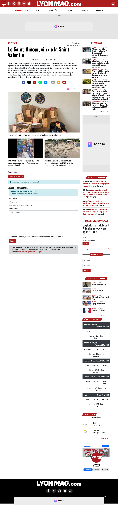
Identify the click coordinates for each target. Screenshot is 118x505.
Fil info (38, 10)
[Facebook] (8, 3)
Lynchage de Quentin (99, 310)
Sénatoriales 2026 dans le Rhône (100, 298)
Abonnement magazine (21, 10)
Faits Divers (84, 10)
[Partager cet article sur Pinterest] (34, 82)
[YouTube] (23, 3)
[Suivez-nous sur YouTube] (64, 492)
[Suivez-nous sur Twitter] (53, 492)
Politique (70, 10)
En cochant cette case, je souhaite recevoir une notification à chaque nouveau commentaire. (37, 236)
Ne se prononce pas (89, 240)
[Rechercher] (112, 4)
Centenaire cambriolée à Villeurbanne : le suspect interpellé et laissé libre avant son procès (96, 203)
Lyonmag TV (99, 10)
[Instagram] (18, 3)
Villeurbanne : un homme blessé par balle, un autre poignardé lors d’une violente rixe (100, 64)
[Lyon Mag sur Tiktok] (70, 492)
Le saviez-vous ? (96, 101)
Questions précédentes (88, 249)
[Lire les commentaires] (64, 82)
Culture (12, 43)
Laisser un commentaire (16, 176)
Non (85, 237)
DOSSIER (94, 282)
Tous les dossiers (103, 315)
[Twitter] (13, 3)
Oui (85, 234)
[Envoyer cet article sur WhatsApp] (40, 82)
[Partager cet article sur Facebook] (23, 82)
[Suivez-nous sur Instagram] (59, 492)
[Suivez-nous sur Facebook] (96, 458)
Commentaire (13, 209)
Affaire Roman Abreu (99, 284)
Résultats (108, 249)
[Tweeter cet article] (29, 82)
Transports (95, 69)
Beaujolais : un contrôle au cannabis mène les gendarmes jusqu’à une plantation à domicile (101, 84)
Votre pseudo (13, 198)
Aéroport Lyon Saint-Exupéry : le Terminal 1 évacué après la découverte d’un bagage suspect (100, 53)
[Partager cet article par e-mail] (58, 82)
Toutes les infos (104, 112)
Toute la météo (104, 439)
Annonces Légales (54, 10)
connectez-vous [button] (28, 205)
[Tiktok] (28, 3)
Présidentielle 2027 (98, 290)
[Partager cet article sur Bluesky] (45, 82)
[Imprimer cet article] (53, 82)
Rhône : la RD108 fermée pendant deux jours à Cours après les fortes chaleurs (100, 74)
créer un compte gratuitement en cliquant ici (31, 252)
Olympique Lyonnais (98, 303)
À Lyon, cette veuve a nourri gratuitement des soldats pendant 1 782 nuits (100, 106)
